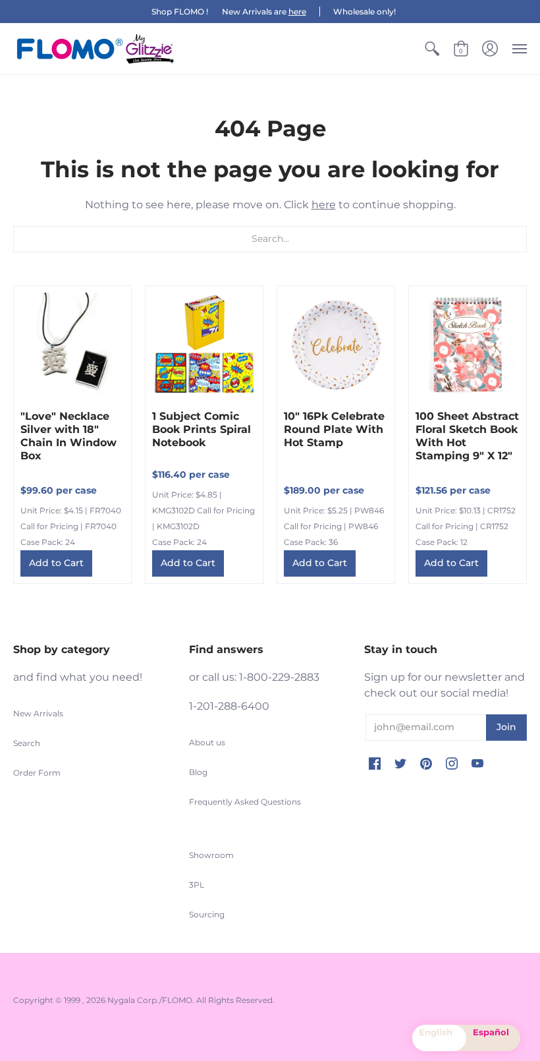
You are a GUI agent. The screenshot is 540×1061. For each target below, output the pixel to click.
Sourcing (207, 914)
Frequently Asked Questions (245, 802)
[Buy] (72, 345)
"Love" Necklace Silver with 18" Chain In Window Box (68, 436)
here (297, 11)
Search (26, 743)
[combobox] (439, 1038)
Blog (198, 772)
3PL (196, 885)
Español (491, 1032)
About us (207, 742)
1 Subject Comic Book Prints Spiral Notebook (201, 429)
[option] (493, 1038)
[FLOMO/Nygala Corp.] (95, 48)
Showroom (211, 855)
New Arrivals (38, 713)
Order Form (37, 773)
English (435, 1032)
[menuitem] (432, 48)
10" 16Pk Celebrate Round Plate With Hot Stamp (334, 429)
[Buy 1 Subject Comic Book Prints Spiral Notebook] (204, 345)
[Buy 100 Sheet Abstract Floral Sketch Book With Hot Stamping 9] (468, 345)
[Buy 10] (336, 345)
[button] (432, 48)
